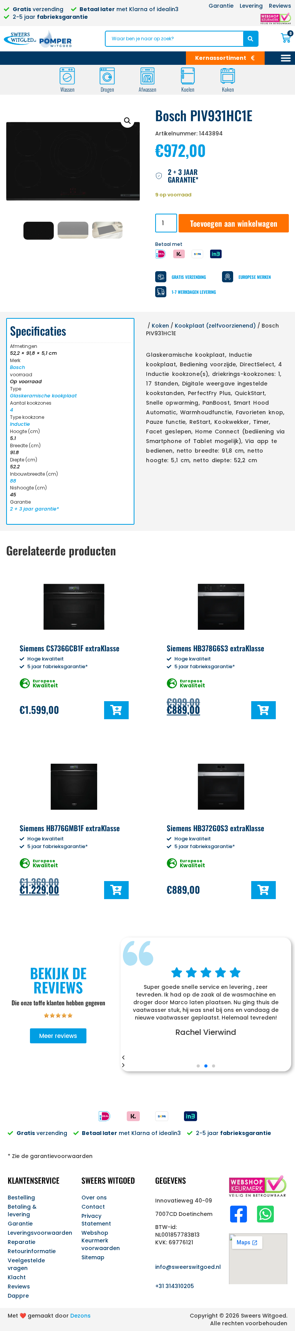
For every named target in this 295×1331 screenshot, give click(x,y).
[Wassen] (67, 76)
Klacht (17, 1277)
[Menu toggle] (285, 58)
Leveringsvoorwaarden (37, 1233)
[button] (127, 121)
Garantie (20, 1223)
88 (13, 481)
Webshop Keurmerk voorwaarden (100, 1240)
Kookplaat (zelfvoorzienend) (215, 325)
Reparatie (21, 1242)
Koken (228, 89)
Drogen (107, 89)
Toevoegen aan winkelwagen (234, 223)
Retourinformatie (32, 1251)
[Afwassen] (147, 76)
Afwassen (147, 89)
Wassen (67, 89)
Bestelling (21, 1197)
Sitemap (92, 1257)
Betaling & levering (22, 1210)
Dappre (18, 1296)
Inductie (20, 424)
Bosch (17, 367)
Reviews (19, 1286)
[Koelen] (187, 76)
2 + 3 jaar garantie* (34, 509)
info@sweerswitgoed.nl (188, 1267)
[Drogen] (107, 76)
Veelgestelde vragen (26, 1264)
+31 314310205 (174, 1286)
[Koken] (227, 76)
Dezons (80, 1315)
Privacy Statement (96, 1219)
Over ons (94, 1197)
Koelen (187, 89)
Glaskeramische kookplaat (43, 395)
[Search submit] (250, 38)
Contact (93, 1207)
